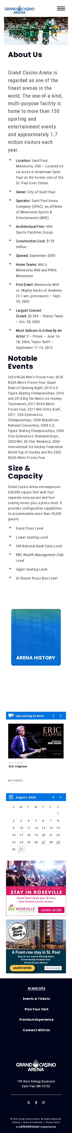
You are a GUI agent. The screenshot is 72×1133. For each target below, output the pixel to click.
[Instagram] (43, 1102)
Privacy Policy (53, 1122)
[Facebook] (36, 1102)
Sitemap (16, 1122)
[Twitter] (28, 1102)
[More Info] (36, 741)
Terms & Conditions (33, 1122)
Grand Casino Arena (20, 9)
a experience (36, 1126)
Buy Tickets (15, 780)
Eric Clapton (18, 766)
